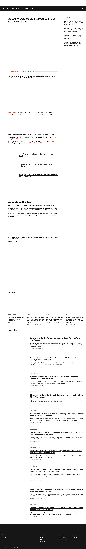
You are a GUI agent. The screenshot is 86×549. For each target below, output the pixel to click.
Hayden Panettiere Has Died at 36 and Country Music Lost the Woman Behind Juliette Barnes (74, 30)
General (9, 314)
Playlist (14, 314)
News (35, 335)
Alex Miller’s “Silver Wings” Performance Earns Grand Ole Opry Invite (55, 319)
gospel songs (11, 136)
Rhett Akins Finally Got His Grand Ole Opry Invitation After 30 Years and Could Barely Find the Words (56, 452)
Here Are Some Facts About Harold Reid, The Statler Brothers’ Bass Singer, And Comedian (75, 320)
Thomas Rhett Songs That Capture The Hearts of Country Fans (16, 319)
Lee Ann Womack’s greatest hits (33, 143)
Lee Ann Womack (12, 112)
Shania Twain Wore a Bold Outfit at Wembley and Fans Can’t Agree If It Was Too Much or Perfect (56, 490)
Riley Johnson (15, 71)
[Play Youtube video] (33, 259)
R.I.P (38, 335)
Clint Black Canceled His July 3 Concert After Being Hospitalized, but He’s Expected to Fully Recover (56, 433)
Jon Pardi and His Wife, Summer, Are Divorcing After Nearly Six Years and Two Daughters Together (57, 415)
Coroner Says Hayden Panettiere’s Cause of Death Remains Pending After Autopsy (73, 37)
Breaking (32, 335)
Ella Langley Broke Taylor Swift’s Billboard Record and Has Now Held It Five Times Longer (73, 23)
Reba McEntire (52, 141)
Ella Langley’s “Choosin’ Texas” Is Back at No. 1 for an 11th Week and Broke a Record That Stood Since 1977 (56, 470)
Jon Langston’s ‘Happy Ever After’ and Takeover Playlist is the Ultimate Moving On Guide (36, 320)
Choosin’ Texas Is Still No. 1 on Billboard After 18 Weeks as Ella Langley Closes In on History (72, 44)
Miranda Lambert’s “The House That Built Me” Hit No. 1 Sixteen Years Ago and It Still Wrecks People (56, 509)
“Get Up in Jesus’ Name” (24, 136)
